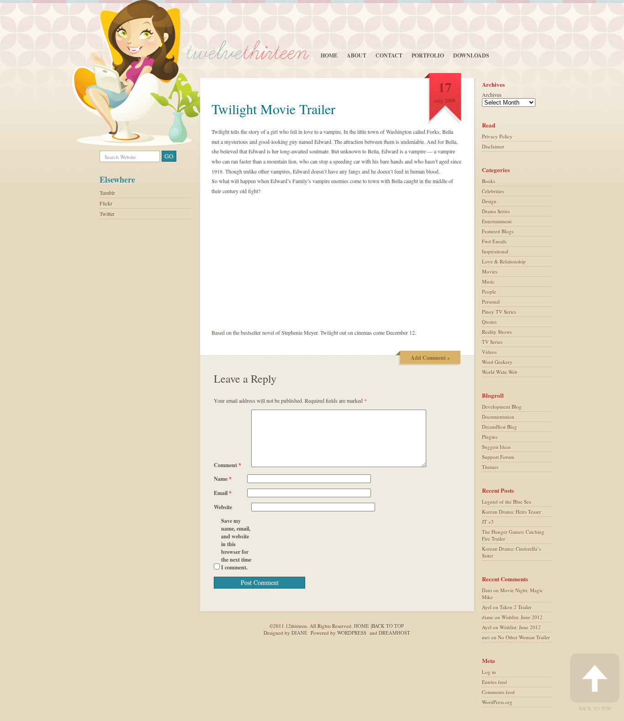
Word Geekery (497, 361)
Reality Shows (497, 331)
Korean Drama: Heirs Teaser (511, 511)
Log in (489, 671)
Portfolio (428, 55)
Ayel (487, 607)
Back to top (388, 625)
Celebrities (493, 191)
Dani (487, 590)
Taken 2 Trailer (516, 607)
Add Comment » (430, 358)
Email (223, 493)
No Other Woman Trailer (524, 637)
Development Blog (502, 406)
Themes (490, 466)
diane (487, 617)
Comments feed (498, 692)
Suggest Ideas (496, 446)
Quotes (489, 321)
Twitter (107, 213)
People (489, 291)
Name (223, 479)
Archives (492, 94)
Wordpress (351, 632)
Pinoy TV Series (499, 311)
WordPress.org (497, 702)
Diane (299, 632)
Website (223, 507)
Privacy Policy (497, 136)
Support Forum (498, 456)
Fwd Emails (494, 241)
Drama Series (496, 211)
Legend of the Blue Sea (506, 501)
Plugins (489, 436)
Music (488, 281)
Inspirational (495, 251)
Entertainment (497, 221)
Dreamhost (394, 632)
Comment (227, 465)
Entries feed (494, 682)
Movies (489, 271)
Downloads (471, 55)
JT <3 (488, 521)
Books (488, 181)
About (356, 55)
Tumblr (107, 192)
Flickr (106, 203)
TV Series (492, 341)
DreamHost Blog (499, 426)
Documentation (498, 416)
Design (489, 201)
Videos (489, 351)
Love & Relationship (504, 261)
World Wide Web (500, 371)
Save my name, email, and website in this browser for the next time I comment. (236, 544)
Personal (491, 301)
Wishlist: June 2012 (522, 617)
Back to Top (595, 708)
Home (329, 55)
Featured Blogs (497, 231)
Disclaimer (493, 146)
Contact (388, 55)
